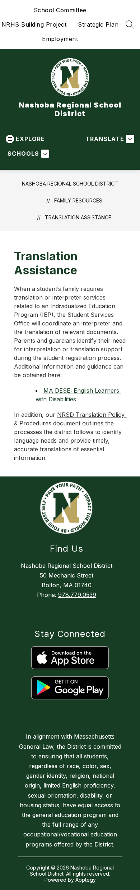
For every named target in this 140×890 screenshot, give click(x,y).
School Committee (60, 10)
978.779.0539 (77, 594)
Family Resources (78, 200)
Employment (60, 38)
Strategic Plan (98, 24)
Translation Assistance (78, 217)
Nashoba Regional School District (70, 184)
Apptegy (85, 880)
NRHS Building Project (34, 24)
